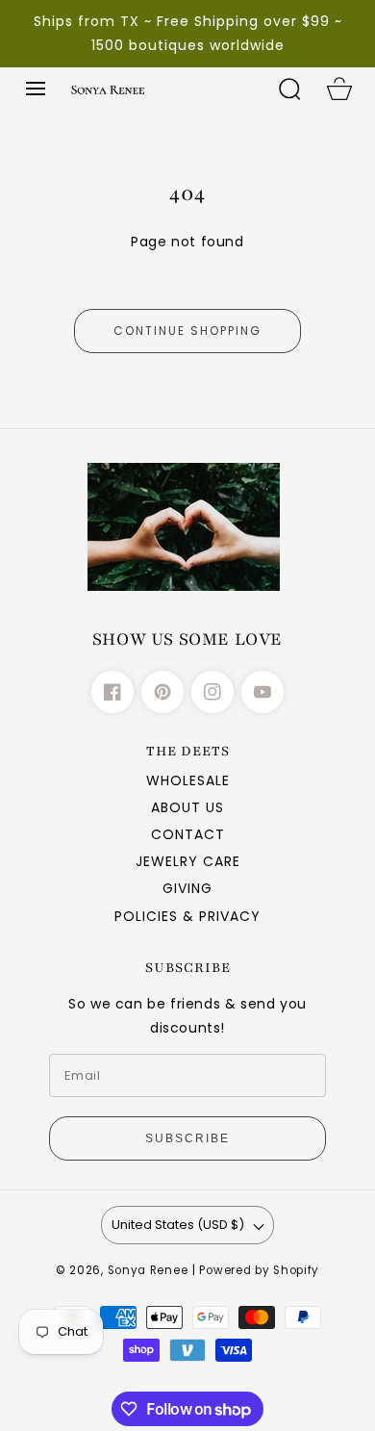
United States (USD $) (178, 1224)
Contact (188, 834)
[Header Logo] (162, 88)
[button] (35, 88)
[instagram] (212, 692)
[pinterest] (162, 692)
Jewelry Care (188, 861)
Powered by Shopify (259, 1270)
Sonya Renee (148, 1270)
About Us (187, 807)
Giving (187, 888)
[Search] (289, 88)
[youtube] (262, 692)
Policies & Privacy (187, 916)
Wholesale (188, 780)
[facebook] (112, 692)
